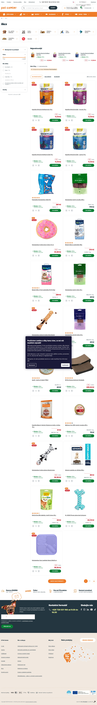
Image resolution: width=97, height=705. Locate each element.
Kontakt (3, 661)
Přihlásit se (7, 626)
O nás (2, 646)
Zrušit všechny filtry (43, 66)
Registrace (93, 2)
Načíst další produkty (57, 581)
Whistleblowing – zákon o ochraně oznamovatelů (30, 676)
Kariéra (3, 650)
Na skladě (8, 67)
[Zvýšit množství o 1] (38, 120)
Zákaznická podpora (6, 664)
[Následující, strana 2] (90, 581)
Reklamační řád (21, 664)
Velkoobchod (32, 2)
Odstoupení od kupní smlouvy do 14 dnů (28, 646)
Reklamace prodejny (23, 668)
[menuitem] (9, 14)
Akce (7, 70)
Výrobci (19, 661)
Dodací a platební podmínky (24, 672)
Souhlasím (65, 365)
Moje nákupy (51, 646)
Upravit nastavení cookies (31, 701)
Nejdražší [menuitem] (57, 76)
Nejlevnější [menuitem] (48, 76)
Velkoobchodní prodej (23, 657)
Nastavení (32, 365)
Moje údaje (51, 650)
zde (28, 360)
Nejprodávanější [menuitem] (36, 76)
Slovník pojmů (4, 672)
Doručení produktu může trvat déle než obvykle (14, 83)
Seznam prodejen (5, 657)
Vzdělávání (3, 653)
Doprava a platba (17, 2)
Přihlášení (50, 653)
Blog (25, 2)
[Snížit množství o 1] (33, 120)
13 (94, 581)
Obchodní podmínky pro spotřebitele (27, 650)
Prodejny (9, 2)
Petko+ (2, 2)
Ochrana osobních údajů (24, 653)
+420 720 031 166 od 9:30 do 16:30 (50, 2)
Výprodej (8, 76)
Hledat (53, 7)
